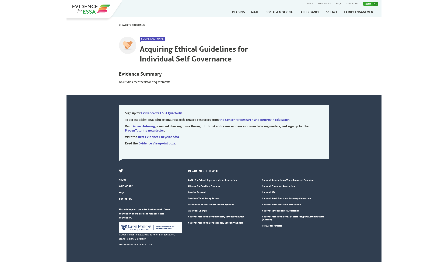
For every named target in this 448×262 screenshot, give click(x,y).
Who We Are (324, 3)
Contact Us (352, 3)
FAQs (338, 3)
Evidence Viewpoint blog (156, 143)
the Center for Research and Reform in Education (254, 120)
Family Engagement (359, 12)
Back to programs (133, 25)
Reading (238, 12)
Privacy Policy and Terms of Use (135, 244)
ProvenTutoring (143, 126)
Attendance (310, 12)
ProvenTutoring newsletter (144, 130)
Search (368, 3)
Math (255, 12)
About (310, 3)
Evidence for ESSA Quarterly (161, 113)
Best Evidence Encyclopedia (158, 137)
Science (332, 12)
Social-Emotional (280, 12)
